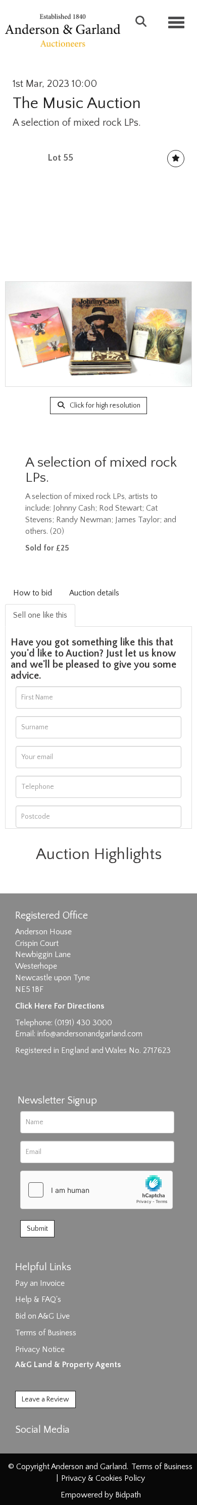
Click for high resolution (104, 406)
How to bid (32, 592)
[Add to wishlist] (175, 158)
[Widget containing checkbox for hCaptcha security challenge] (96, 1190)
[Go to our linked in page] (46, 1447)
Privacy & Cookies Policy (103, 1478)
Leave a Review (45, 1399)
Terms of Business (45, 1332)
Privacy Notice (40, 1349)
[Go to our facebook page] (24, 1447)
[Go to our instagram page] (66, 1447)
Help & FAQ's (38, 1299)
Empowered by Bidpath (101, 1494)
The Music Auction (77, 103)
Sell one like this (40, 615)
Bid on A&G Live (42, 1316)
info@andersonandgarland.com (89, 1033)
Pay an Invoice (40, 1283)
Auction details (94, 592)
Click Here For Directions (59, 1006)
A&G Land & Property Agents (68, 1364)
